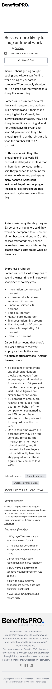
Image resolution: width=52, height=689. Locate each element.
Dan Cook (19, 48)
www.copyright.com (35, 510)
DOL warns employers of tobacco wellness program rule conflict (24, 571)
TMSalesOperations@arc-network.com (23, 516)
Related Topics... (13, 476)
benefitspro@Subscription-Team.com (30, 659)
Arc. (21, 679)
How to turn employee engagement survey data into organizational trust (23, 584)
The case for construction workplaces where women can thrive (24, 549)
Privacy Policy (20, 682)
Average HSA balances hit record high (23, 595)
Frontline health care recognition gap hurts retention (24, 560)
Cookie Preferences (37, 682)
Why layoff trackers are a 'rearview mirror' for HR (22, 538)
